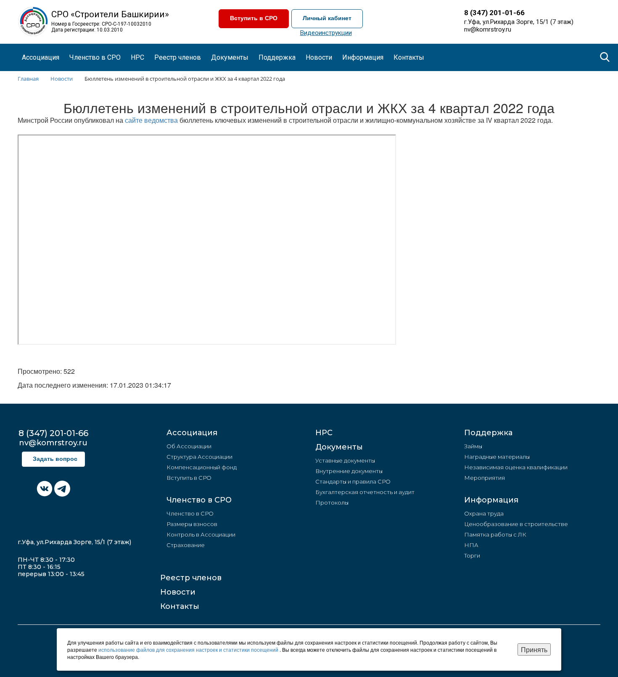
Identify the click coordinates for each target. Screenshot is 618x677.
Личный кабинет (327, 18)
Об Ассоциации (188, 446)
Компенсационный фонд (201, 467)
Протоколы (332, 502)
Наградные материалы (497, 456)
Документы (339, 447)
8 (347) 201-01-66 (494, 12)
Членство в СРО (199, 500)
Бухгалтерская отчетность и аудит (365, 492)
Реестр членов (177, 57)
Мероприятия (484, 477)
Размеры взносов (191, 524)
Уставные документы (345, 460)
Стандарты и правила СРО (353, 481)
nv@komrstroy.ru (487, 29)
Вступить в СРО (253, 18)
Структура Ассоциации (199, 456)
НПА (471, 545)
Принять (534, 649)
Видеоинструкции (326, 33)
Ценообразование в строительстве (516, 524)
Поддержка (488, 432)
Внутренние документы (349, 471)
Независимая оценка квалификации (516, 467)
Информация (491, 500)
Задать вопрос (55, 459)
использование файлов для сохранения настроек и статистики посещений (189, 649)
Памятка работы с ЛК (495, 534)
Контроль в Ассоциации (200, 534)
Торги (472, 555)
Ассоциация (191, 432)
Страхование (185, 545)
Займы (473, 446)
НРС (137, 57)
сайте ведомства (151, 120)
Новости (177, 592)
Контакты (409, 57)
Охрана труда (484, 513)
